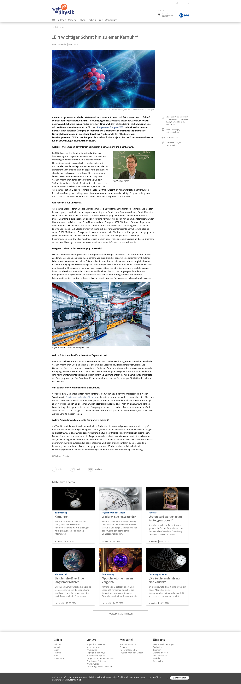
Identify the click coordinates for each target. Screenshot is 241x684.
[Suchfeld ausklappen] (188, 3)
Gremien (157, 650)
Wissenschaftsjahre (96, 655)
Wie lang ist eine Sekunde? (119, 517)
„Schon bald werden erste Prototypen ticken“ (165, 518)
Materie (72, 19)
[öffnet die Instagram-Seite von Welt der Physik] (177, 3)
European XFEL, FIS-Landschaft (174, 143)
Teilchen (61, 19)
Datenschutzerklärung (70, 679)
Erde (100, 19)
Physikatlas (92, 650)
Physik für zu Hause (96, 644)
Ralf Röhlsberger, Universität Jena (173, 130)
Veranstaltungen (94, 647)
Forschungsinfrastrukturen (99, 666)
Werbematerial (160, 655)
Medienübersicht (128, 644)
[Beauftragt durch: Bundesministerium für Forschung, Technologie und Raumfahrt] (167, 16)
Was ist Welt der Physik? (164, 644)
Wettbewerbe (93, 664)
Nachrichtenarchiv (128, 650)
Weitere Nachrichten (121, 613)
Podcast (123, 647)
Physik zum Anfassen (96, 661)
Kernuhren (61, 517)
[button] (57, 469)
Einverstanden (179, 677)
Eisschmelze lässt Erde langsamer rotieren (69, 580)
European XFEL (172, 137)
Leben (82, 19)
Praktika (156, 658)
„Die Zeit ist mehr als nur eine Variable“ (164, 580)
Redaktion (157, 647)
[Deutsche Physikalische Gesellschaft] (182, 16)
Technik (92, 19)
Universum (111, 19)
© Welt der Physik (60, 456)
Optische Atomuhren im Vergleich (117, 580)
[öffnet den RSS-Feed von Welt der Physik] (181, 2)
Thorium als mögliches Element (81, 397)
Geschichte (158, 661)
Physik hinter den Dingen (131, 652)
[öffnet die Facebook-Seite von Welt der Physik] (173, 2)
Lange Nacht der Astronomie (100, 658)
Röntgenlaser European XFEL (110, 127)
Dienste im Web (160, 652)
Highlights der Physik (96, 652)
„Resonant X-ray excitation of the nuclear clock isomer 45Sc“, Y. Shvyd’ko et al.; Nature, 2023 (177, 121)
